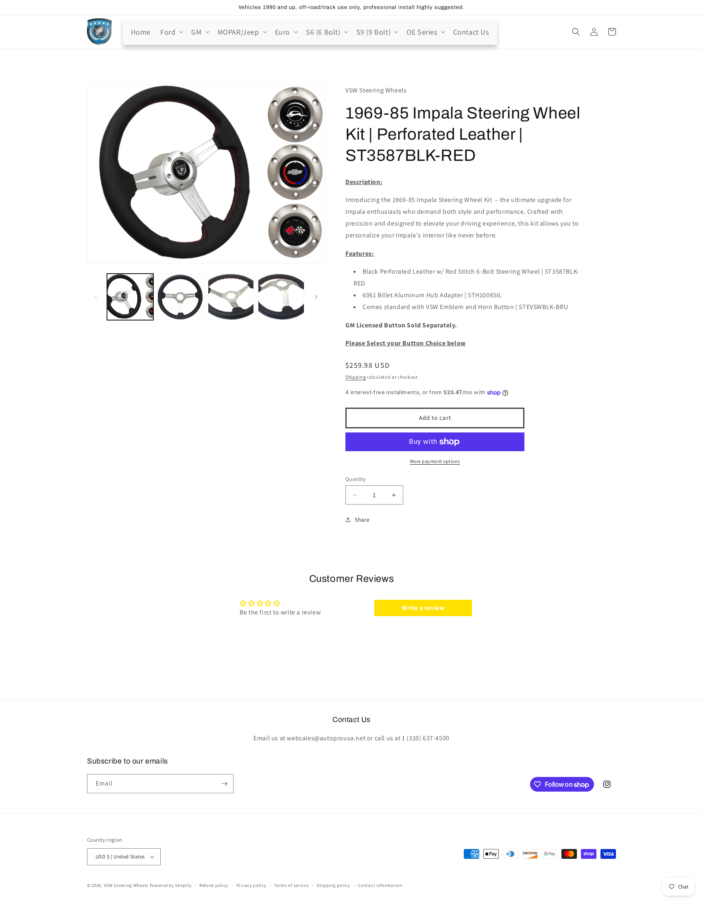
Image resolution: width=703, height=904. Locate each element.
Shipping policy (333, 885)
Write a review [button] (423, 607)
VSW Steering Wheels (126, 885)
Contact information (380, 885)
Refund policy (213, 885)
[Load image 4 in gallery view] (281, 297)
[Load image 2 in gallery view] (180, 297)
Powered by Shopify (171, 885)
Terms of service (291, 885)
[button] (170, 32)
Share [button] (362, 519)
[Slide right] (316, 297)
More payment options (435, 461)
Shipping (355, 377)
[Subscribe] (224, 783)
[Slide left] (96, 297)
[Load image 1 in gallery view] (130, 297)
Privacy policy (251, 885)
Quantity (355, 479)
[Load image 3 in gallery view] (231, 297)
